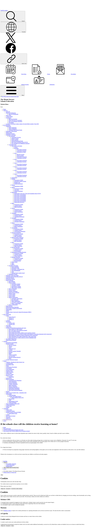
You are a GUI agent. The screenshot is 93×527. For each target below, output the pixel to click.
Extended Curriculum (13, 265)
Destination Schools (10, 133)
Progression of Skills (21, 152)
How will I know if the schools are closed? (18, 330)
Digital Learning (15, 138)
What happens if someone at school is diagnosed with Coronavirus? (23, 335)
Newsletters (11, 122)
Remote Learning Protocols (14, 357)
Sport (12, 271)
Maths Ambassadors (15, 301)
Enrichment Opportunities (11, 342)
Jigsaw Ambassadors (13, 304)
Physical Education (15, 247)
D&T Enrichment (18, 236)
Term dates (8, 325)
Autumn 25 (11, 318)
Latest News (8, 326)
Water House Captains (16, 287)
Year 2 (15, 159)
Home (4, 109)
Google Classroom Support (12, 359)
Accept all (8, 488)
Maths (12, 203)
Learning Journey (18, 205)
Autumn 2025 (12, 323)
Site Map (5, 461)
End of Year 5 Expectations (20, 199)
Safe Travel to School (10, 415)
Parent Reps (11, 376)
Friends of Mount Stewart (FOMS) (13, 412)
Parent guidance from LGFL (17, 397)
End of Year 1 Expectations (20, 194)
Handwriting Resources (19, 202)
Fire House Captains (15, 284)
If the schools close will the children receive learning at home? (22, 332)
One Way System (9, 374)
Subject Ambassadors (13, 297)
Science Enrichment (18, 211)
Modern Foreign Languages (17, 237)
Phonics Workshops (13, 386)
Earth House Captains (16, 286)
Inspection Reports (10, 277)
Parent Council (9, 375)
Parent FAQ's (9, 378)
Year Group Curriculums (16, 145)
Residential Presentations (14, 387)
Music (12, 242)
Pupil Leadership (15, 266)
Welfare (7, 407)
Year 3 (15, 163)
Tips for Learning (12, 345)
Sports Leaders (12, 296)
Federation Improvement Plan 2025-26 (14, 276)
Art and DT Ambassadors (16, 302)
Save (12, 525)
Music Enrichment (18, 246)
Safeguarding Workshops (14, 389)
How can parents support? (14, 331)
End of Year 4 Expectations (20, 198)
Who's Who (8, 115)
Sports (7, 313)
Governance (8, 117)
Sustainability (14, 177)
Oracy (12, 263)
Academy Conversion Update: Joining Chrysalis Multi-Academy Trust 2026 (22, 123)
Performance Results (10, 279)
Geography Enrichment (19, 221)
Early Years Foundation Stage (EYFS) (19, 142)
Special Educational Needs (17, 141)
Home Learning (14, 139)
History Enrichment (18, 226)
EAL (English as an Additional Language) (20, 143)
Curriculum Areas (12, 144)
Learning (5, 341)
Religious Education (15, 257)
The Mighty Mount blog (11, 339)
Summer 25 (11, 319)
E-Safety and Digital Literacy (15, 396)
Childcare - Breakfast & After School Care (15, 362)
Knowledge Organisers (22, 156)
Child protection (12, 395)
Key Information (6, 125)
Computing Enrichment (19, 216)
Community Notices (10, 411)
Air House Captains (15, 285)
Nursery (16, 147)
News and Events (7, 314)
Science (13, 208)
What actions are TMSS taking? (15, 329)
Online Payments (9, 372)
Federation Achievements (11, 131)
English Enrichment (18, 183)
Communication (9, 363)
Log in (4, 420)
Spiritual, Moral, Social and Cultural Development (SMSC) (18, 312)
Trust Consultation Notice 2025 (12, 403)
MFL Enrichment (18, 241)
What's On (8, 418)
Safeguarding (9, 309)
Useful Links (9, 406)
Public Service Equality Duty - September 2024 (16, 392)
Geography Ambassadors (16, 298)
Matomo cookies (7, 510)
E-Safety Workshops (13, 384)
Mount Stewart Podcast (11, 340)
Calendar (8, 320)
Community (5, 408)
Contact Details (9, 116)
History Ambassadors (16, 303)
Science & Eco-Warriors (14, 292)
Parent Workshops (10, 379)
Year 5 (15, 170)
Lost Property (9, 368)
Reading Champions (13, 291)
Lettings (7, 414)
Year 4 (15, 166)
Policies (7, 391)
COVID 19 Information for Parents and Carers (16, 328)
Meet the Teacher (20, 154)
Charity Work (9, 409)
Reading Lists (17, 182)
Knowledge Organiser (21, 149)
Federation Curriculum (11, 134)
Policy (10, 358)
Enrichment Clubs (15, 268)
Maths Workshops (12, 385)
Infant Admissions (12, 127)
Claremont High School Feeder (15, 130)
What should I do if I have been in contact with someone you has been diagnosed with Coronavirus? (30, 334)
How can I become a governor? (15, 121)
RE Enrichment (17, 260)
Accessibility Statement (11, 463)
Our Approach (12, 136)
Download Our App (7, 419)
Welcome (8, 111)
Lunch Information (10, 369)
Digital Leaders (12, 293)
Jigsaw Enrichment (18, 255)
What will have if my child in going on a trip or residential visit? (22, 337)
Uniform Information (10, 404)
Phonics (13, 185)
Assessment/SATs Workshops (15, 380)
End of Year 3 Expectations (20, 197)
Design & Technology (16, 232)
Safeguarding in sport (13, 401)
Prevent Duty (11, 398)
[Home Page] (10, 96)
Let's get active (12, 356)
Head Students (12, 281)
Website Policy (9, 466)
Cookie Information (10, 465)
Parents (4, 361)
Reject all (3, 488)
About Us (5, 110)
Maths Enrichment (18, 207)
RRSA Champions (13, 288)
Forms (7, 365)
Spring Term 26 (12, 317)
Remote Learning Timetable (15, 351)
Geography (13, 218)
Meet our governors (13, 119)
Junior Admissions (13, 128)
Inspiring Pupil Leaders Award (18, 273)
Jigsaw (10, 347)
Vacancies (8, 417)
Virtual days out (12, 348)
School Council (12, 290)
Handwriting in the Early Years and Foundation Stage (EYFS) (27, 193)
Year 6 (15, 174)
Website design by (9, 472)
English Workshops (13, 383)
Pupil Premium (9, 306)
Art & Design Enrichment (19, 231)
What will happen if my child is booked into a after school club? (22, 336)
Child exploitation (12, 402)
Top (2, 474)
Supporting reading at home (20, 181)
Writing (13, 187)
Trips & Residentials (15, 270)
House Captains (12, 282)
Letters (7, 315)
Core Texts (16, 189)
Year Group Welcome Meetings (15, 390)
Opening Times (9, 370)
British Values (9, 132)
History (13, 222)
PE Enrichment (17, 251)
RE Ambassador (14, 299)
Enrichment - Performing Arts (17, 269)
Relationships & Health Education (18, 252)
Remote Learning (9, 343)
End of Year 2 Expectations (20, 196)
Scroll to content (4, 10)
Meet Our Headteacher (11, 112)
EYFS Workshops (13, 381)
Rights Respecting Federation (12, 307)
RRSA (12, 264)
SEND (7, 310)
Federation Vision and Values (12, 275)
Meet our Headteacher (13, 114)
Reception (16, 148)
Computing (13, 213)
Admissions (8, 126)
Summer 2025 (12, 324)
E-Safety (10, 350)
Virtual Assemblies (13, 354)
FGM (10, 400)
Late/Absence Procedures (11, 367)
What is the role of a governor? (15, 120)
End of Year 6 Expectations (20, 200)
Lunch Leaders (12, 295)
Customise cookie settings (16, 488)
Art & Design (14, 227)
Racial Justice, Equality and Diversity (14, 308)
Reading (13, 178)
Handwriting (14, 192)
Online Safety (9, 373)
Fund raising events (13, 413)
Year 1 (15, 153)
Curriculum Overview (16, 137)
